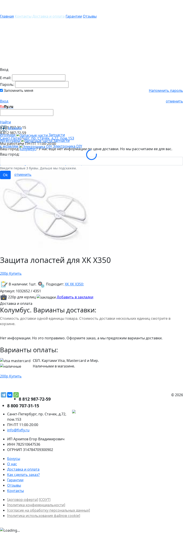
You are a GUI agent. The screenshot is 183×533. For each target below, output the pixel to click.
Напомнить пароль (166, 90)
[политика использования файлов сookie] (43, 515)
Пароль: (7, 84)
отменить (174, 101)
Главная (7, 16)
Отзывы (90, 16)
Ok (5, 174)
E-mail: (5, 77)
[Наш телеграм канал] (94, 412)
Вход (4, 101)
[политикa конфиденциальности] (36, 504)
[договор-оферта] (22, 499)
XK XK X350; (74, 284)
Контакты (23, 16)
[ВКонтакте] (9, 395)
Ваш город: (9, 154)
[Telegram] (3, 395)
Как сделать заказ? (23, 474)
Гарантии (74, 16)
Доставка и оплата (48, 16)
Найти (5, 122)
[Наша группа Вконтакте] (149, 412)
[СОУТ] (44, 499)
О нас (12, 463)
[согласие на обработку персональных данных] (48, 510)
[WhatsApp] (16, 395)
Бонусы (13, 458)
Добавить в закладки (75, 297)
